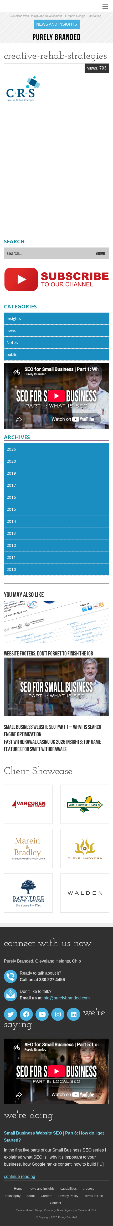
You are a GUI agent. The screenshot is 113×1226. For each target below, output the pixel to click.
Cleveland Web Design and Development (36, 16)
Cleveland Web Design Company (35, 1210)
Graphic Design (75, 16)
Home (18, 1188)
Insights (14, 318)
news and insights (41, 1188)
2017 (11, 485)
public (12, 354)
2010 (11, 569)
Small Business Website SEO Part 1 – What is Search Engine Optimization (52, 731)
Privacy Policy (68, 1196)
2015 (11, 509)
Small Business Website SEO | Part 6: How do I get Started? (54, 1136)
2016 (11, 497)
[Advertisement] (56, 171)
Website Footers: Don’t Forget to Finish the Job (48, 653)
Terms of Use (93, 1196)
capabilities (68, 1188)
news (11, 330)
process (88, 1188)
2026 (11, 449)
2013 (11, 533)
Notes (12, 342)
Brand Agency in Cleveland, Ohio (77, 1210)
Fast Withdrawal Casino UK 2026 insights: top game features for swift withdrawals (52, 746)
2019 (11, 473)
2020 (11, 461)
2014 (11, 521)
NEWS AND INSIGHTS (56, 24)
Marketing (95, 16)
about (31, 1196)
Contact (55, 1203)
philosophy (12, 1196)
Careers (46, 1196)
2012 (11, 545)
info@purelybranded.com (66, 998)
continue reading (19, 1176)
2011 (11, 557)
